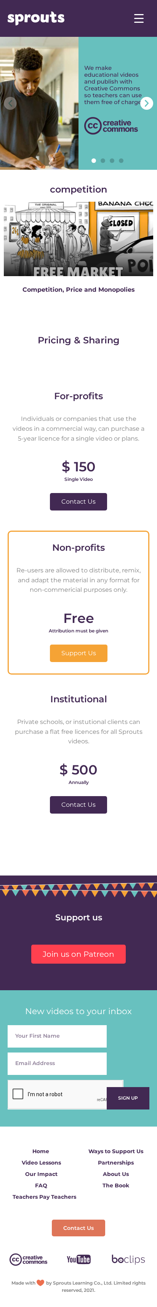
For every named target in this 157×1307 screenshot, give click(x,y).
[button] (93, 160)
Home (40, 1151)
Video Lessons (41, 1162)
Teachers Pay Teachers (44, 1196)
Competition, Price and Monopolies (78, 289)
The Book (116, 1185)
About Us (116, 1174)
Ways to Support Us (115, 1151)
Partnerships (116, 1162)
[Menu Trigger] (138, 18)
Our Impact (41, 1174)
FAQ (41, 1185)
